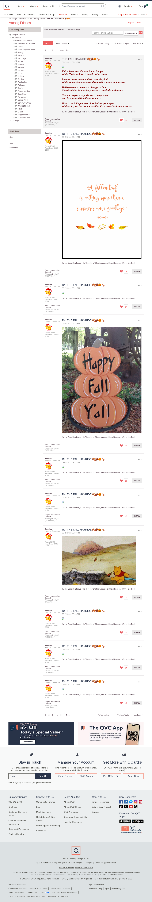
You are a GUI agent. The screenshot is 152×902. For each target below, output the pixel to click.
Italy (100, 889)
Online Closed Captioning (60, 889)
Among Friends (39, 18)
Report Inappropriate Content (52, 120)
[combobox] (80, 6)
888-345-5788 (15, 802)
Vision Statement (49, 896)
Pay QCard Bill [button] (111, 776)
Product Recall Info (17, 834)
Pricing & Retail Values (38, 889)
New (19, 14)
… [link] (57, 50)
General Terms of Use (84, 868)
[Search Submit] (103, 6)
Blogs (17, 120)
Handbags (22, 58)
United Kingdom (118, 889)
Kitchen (21, 67)
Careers (95, 812)
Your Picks (8, 14)
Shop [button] (19, 6)
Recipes (21, 70)
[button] (121, 6)
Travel (20, 108)
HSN (65, 863)
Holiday (21, 76)
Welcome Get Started (26, 43)
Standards (14, 147)
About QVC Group (72, 807)
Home (20, 73)
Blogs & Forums (19, 18)
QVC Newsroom (71, 812)
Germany (93, 889)
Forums (29, 18)
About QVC (69, 802)
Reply (137, 120)
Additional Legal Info (16, 892)
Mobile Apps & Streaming (48, 825)
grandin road (110, 863)
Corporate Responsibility (75, 817)
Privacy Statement (66, 868)
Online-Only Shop (46, 14)
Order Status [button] (65, 776)
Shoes (105, 14)
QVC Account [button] (87, 776)
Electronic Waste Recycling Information (24, 896)
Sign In (131, 22)
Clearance (62, 14)
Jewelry (94, 14)
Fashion (74, 14)
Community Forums (45, 802)
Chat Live (12, 807)
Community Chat (24, 102)
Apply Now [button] (133, 776)
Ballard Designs (76, 863)
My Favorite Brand (24, 40)
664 (62, 50)
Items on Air (48, 6)
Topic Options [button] (61, 43)
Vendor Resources (100, 802)
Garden (21, 79)
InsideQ (21, 46)
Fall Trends (29, 14)
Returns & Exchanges (18, 829)
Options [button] (139, 59)
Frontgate (88, 863)
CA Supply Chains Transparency (64, 892)
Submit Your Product (101, 807)
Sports (20, 88)
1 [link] (45, 50)
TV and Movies (24, 91)
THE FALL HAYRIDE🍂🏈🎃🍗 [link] (59, 18)
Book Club (22, 94)
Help (139, 22)
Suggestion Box (24, 114)
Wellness (21, 85)
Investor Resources (73, 822)
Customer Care (24, 117)
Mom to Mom (23, 100)
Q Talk (20, 111)
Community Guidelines (17, 889)
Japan (106, 889)
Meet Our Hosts (43, 812)
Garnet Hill (99, 863)
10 (53, 705)
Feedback (41, 830)
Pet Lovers (22, 97)
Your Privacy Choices (35, 892)
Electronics (22, 82)
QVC (10, 18)
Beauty (84, 14)
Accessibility (63, 896)
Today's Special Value (26, 49)
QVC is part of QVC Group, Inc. (49, 863)
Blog (38, 807)
